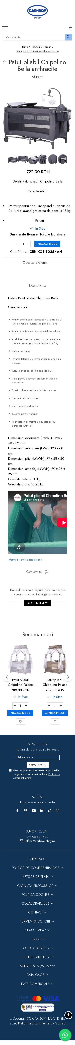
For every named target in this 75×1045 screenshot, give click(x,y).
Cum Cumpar (36, 930)
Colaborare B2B (36, 903)
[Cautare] (68, 37)
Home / (26, 47)
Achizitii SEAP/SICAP (36, 965)
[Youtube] (33, 810)
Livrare (35, 939)
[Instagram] (57, 810)
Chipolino (37, 77)
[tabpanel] (37, 118)
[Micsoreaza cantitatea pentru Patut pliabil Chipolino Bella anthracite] (18, 244)
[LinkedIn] (41, 810)
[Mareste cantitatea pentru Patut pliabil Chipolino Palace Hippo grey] (26, 705)
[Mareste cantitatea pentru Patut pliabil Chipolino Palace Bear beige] (61, 705)
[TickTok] (49, 810)
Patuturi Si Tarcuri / (43, 47)
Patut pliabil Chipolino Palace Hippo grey (20, 682)
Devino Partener (35, 957)
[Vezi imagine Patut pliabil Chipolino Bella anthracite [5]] (63, 159)
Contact (35, 912)
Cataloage (35, 974)
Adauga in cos (47, 244)
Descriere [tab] (37, 285)
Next (69, 122)
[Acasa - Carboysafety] (38, 12)
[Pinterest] (25, 810)
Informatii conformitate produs (25, 560)
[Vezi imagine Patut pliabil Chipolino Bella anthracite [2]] (33, 159)
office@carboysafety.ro (39, 841)
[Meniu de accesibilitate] (68, 1015)
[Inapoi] (3, 62)
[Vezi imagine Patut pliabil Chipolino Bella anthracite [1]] (23, 159)
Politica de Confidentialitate (35, 867)
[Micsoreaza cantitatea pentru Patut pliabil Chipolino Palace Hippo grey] (14, 705)
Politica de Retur (35, 948)
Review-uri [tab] (38, 571)
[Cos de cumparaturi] (70, 28)
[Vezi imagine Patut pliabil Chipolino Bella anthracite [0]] (13, 159)
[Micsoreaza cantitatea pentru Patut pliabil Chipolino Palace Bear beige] (49, 705)
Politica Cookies (35, 894)
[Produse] (5, 29)
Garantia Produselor (35, 885)
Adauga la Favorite (36, 263)
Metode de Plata (36, 876)
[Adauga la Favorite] (20, 721)
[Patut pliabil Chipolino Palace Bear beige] (55, 660)
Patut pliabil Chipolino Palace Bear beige (55, 682)
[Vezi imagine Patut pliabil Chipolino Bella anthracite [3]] (43, 159)
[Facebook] (17, 810)
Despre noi (35, 858)
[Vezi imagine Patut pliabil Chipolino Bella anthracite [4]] (53, 159)
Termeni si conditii (35, 921)
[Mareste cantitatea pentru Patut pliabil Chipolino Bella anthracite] (28, 244)
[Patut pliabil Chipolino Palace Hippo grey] (20, 660)
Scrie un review (37, 603)
